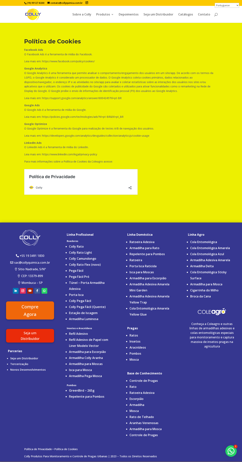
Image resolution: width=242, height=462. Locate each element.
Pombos (135, 353)
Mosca (134, 359)
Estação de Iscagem (83, 313)
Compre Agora (30, 310)
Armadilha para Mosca (146, 429)
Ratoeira (136, 260)
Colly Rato (76, 246)
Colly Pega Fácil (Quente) (87, 307)
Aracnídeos (138, 347)
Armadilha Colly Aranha (86, 358)
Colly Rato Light (81, 252)
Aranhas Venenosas (144, 423)
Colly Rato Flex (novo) (85, 265)
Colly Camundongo (82, 258)
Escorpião (136, 399)
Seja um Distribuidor (158, 14)
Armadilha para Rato (144, 248)
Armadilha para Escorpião (87, 352)
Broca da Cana (200, 296)
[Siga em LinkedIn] (16, 291)
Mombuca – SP (32, 283)
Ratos (134, 335)
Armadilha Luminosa (83, 319)
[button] (231, 451)
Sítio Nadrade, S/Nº (32, 269)
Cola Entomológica (203, 242)
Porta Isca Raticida (143, 266)
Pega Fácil (76, 271)
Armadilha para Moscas (86, 364)
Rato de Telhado (142, 417)
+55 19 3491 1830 (32, 256)
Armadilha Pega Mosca (85, 376)
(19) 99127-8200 (35, 3)
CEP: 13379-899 (32, 276)
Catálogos (185, 14)
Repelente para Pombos (86, 396)
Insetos (135, 341)
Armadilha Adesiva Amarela (210, 260)
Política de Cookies (66, 449)
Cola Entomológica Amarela (210, 248)
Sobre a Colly (81, 14)
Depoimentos (129, 14)
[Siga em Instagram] (23, 291)
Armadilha (137, 405)
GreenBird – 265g (81, 390)
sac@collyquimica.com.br (32, 262)
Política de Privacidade (38, 449)
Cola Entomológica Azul (207, 254)
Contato (204, 14)
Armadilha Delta (202, 266)
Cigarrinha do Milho (204, 290)
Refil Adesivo (78, 334)
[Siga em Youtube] (30, 291)
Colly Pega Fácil (80, 301)
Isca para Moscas (142, 272)
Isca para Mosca (80, 370)
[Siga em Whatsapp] (44, 291)
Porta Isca (76, 295)
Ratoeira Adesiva (142, 242)
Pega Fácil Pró (79, 277)
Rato (133, 387)
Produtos (103, 14)
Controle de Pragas (144, 381)
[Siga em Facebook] (37, 291)
